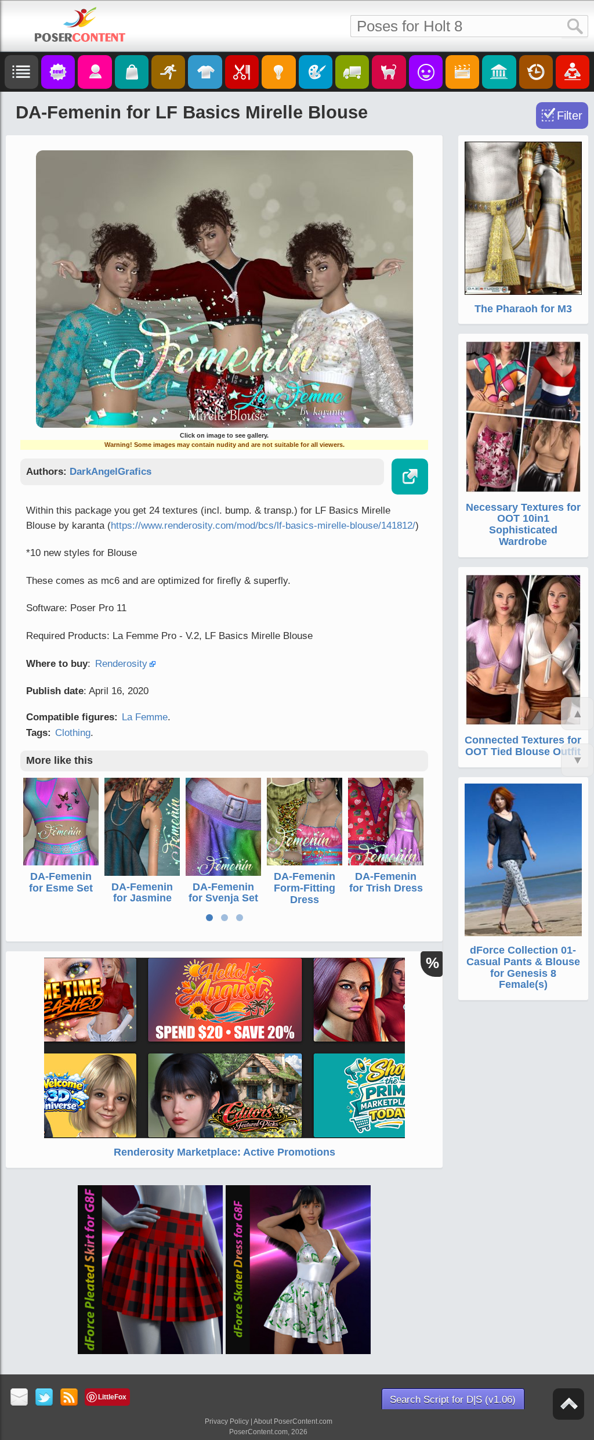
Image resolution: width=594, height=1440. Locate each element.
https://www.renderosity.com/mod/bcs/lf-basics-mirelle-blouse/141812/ (263, 525)
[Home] (80, 24)
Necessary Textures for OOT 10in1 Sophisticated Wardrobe (523, 524)
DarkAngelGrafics (110, 471)
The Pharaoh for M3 (523, 309)
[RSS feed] (69, 1397)
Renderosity (121, 663)
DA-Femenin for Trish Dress (386, 882)
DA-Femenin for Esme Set (61, 882)
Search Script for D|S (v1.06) (453, 1399)
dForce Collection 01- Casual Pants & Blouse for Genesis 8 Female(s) (523, 967)
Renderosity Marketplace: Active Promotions (224, 1152)
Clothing (72, 732)
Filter (569, 115)
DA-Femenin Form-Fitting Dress (304, 888)
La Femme (145, 717)
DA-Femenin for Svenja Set (223, 892)
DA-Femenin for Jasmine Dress (142, 898)
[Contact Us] (19, 1397)
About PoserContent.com (292, 1421)
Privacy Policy (227, 1421)
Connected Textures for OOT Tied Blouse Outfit (523, 745)
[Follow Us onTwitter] (44, 1397)
